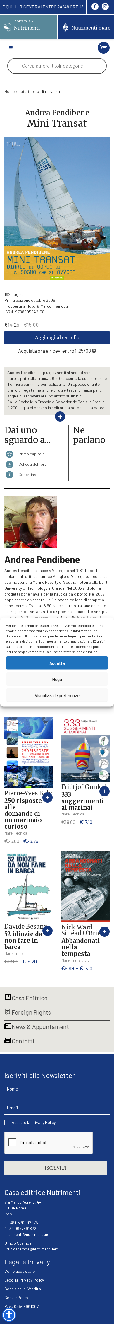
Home (9, 91)
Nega (57, 679)
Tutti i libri (27, 91)
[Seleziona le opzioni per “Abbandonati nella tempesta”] (104, 932)
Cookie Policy (16, 1297)
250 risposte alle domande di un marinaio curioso (23, 813)
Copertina (27, 474)
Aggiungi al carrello (57, 337)
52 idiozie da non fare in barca (23, 940)
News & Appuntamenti (41, 1026)
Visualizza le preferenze (57, 695)
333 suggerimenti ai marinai (82, 801)
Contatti (22, 1041)
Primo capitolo (31, 453)
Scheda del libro (32, 464)
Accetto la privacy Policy (34, 1122)
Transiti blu (23, 953)
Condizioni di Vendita (22, 1288)
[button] (47, 797)
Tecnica (20, 833)
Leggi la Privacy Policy (24, 1279)
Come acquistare (19, 1271)
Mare (8, 833)
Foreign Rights (31, 1012)
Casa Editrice (29, 997)
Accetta (57, 663)
